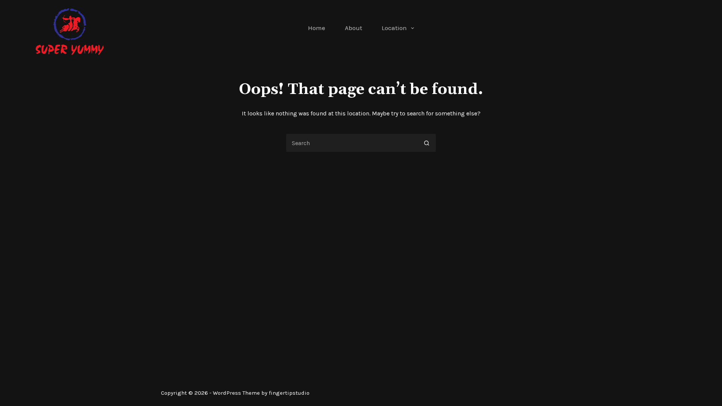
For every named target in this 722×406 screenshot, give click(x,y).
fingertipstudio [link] (289, 392)
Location (394, 28)
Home (316, 28)
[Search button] (426, 142)
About (353, 28)
